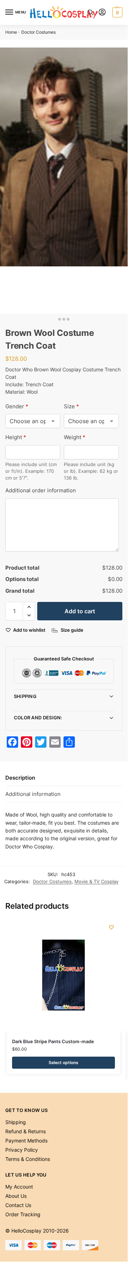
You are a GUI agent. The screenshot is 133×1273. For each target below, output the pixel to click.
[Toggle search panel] (90, 12)
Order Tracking (22, 1214)
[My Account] (102, 12)
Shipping (25, 696)
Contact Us (18, 1205)
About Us (16, 1196)
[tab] (63, 778)
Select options (63, 1062)
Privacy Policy (21, 1150)
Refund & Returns (25, 1131)
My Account (19, 1187)
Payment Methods (26, 1141)
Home (11, 32)
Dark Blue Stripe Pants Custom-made (53, 1041)
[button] (116, 12)
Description (20, 777)
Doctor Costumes (38, 32)
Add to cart (80, 611)
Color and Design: (38, 717)
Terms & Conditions (27, 1159)
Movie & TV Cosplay (96, 881)
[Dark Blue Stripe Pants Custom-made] (63, 975)
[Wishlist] (111, 927)
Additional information (33, 794)
